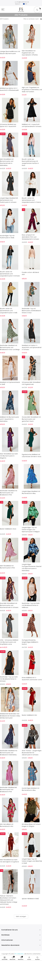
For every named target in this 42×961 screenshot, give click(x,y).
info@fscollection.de (23, 2)
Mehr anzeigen (21, 916)
